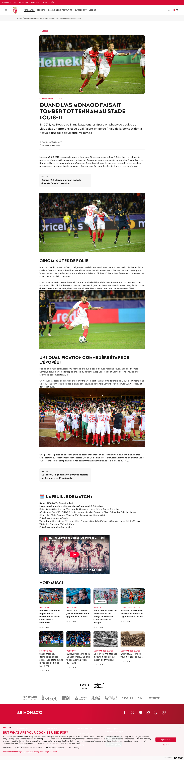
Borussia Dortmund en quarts (122, 458)
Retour (45, 31)
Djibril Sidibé (55, 285)
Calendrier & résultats (60, 10)
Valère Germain (48, 270)
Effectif (41, 10)
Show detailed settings (12, 752)
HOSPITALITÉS (48, 2)
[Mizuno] (99, 686)
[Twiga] (65, 698)
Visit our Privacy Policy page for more (41, 752)
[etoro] (153, 698)
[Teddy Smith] (95, 698)
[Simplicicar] (132, 698)
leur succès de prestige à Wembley (121, 160)
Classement (80, 10)
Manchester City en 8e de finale (86, 458)
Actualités (28, 18)
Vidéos (92, 10)
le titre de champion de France (62, 461)
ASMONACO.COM (9, 2)
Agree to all (165, 739)
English (6, 727)
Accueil (19, 18)
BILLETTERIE (23, 2)
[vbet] (49, 698)
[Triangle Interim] (80, 698)
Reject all (165, 745)
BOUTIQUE (35, 2)
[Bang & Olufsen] (111, 698)
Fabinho (92, 273)
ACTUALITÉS (29, 10)
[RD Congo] (30, 698)
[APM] (84, 686)
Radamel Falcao (136, 267)
